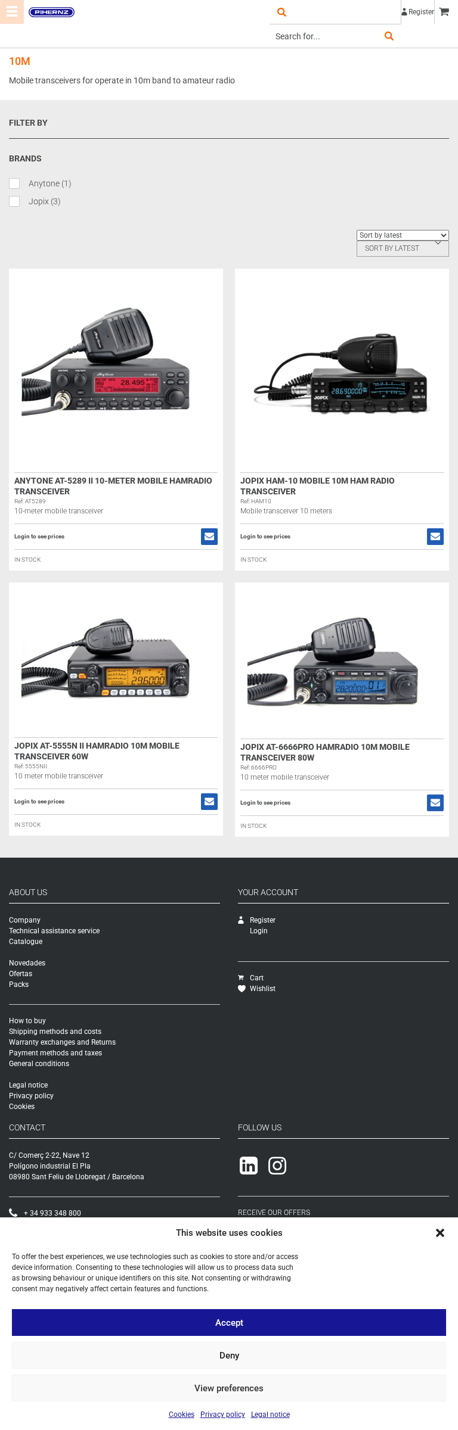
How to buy (27, 1021)
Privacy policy (222, 1414)
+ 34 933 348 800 (52, 1213)
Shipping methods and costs (55, 1031)
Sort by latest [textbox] (392, 248)
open (281, 12)
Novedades (27, 963)
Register (421, 12)
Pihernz (51, 12)
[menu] (12, 12)
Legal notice (270, 1414)
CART (446, 12)
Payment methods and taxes (55, 1053)
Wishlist (263, 989)
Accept (229, 1322)
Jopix (45, 201)
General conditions (39, 1064)
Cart (257, 978)
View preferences (229, 1388)
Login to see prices (39, 537)
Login (259, 931)
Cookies (181, 1414)
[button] (440, 1233)
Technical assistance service (54, 931)
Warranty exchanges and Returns (62, 1042)
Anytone (50, 183)
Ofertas (20, 974)
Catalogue (25, 941)
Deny (229, 1355)
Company (25, 920)
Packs (19, 984)
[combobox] (403, 249)
